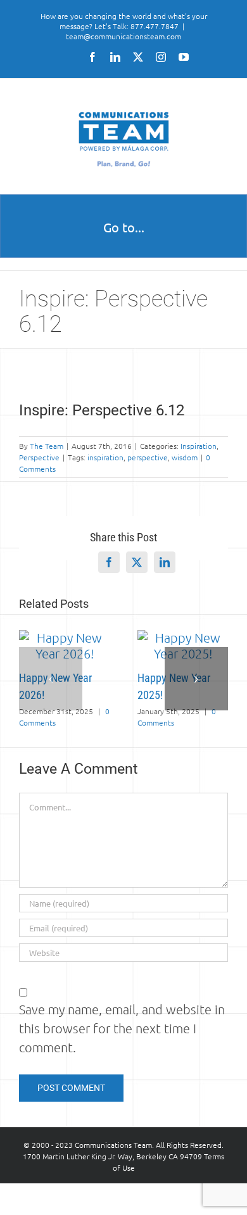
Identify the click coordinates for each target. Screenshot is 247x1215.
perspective (147, 457)
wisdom (185, 457)
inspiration (105, 457)
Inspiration (198, 446)
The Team (46, 446)
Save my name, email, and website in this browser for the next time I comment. (122, 1028)
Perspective (39, 457)
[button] (50, 678)
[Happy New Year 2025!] (182, 637)
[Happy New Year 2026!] (64, 637)
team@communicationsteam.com (123, 36)
